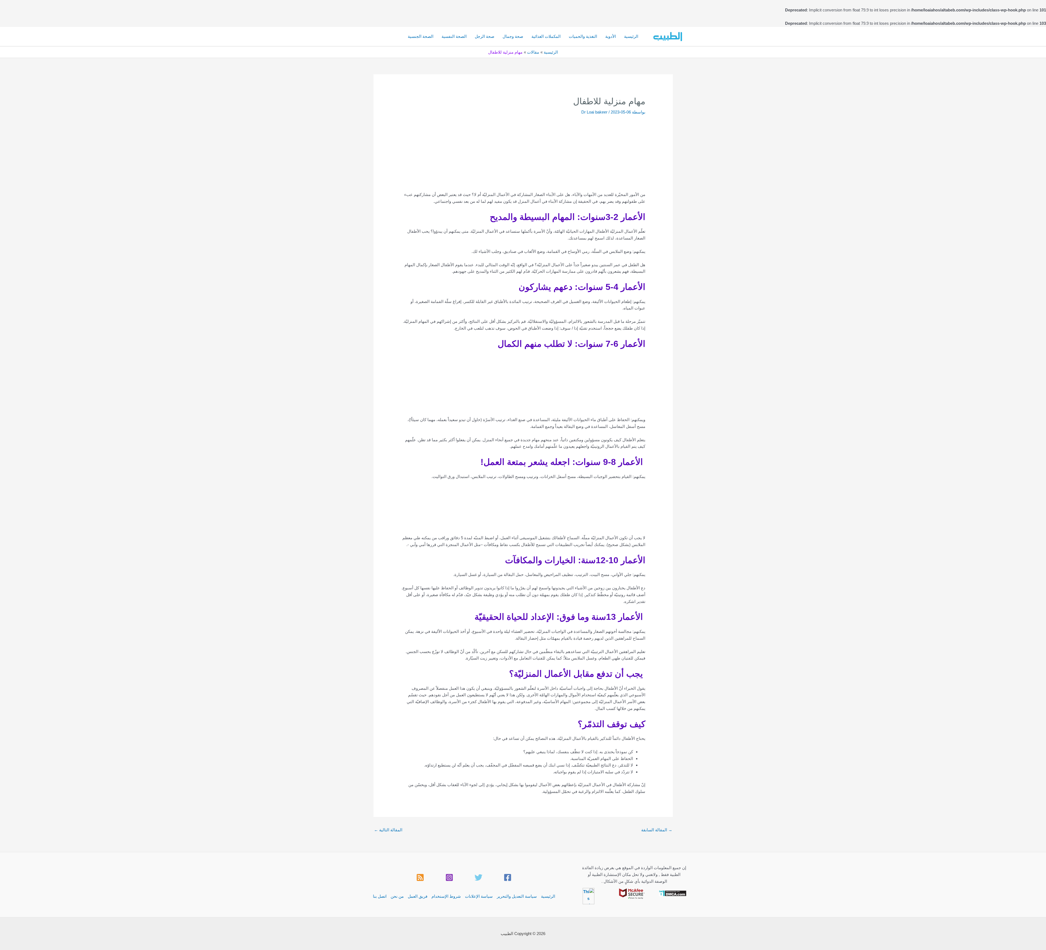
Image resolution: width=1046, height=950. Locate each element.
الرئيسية (631, 36)
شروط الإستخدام (446, 896)
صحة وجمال (513, 36)
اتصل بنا (380, 896)
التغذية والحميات (583, 36)
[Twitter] (478, 877)
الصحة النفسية (454, 36)
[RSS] (420, 877)
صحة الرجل (484, 36)
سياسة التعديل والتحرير (517, 896)
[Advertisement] (513, 157)
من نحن (397, 896)
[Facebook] (508, 877)
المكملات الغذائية (546, 36)
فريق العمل (417, 896)
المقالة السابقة (656, 830)
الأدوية (610, 36)
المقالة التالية (388, 830)
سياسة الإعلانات (479, 896)
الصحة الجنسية (420, 36)
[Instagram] (449, 877)
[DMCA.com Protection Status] (672, 893)
